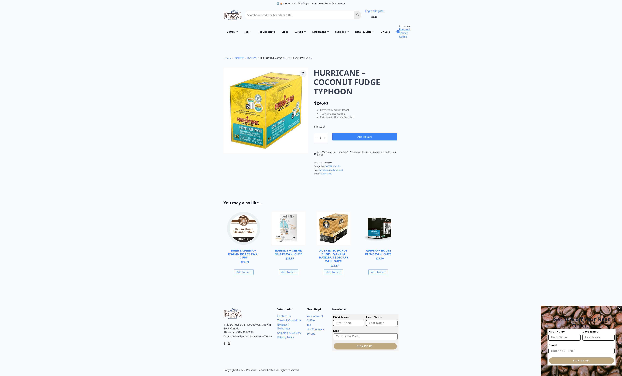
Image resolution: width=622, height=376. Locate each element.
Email (552, 345)
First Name (556, 331)
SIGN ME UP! (581, 361)
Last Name (590, 331)
